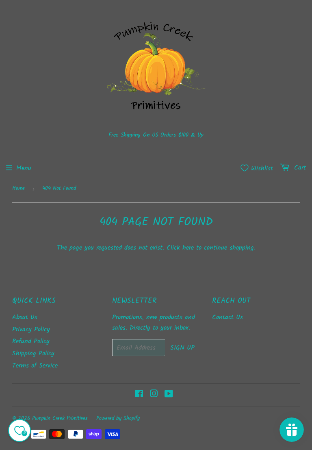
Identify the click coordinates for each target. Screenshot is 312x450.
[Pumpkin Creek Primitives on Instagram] (154, 395)
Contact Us (227, 317)
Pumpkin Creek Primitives (60, 418)
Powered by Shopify (118, 418)
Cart (299, 168)
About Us (24, 317)
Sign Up (182, 348)
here (188, 248)
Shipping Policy (33, 353)
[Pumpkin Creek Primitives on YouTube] (169, 395)
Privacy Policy (31, 329)
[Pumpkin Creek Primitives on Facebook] (139, 395)
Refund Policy (31, 341)
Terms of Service (35, 366)
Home (18, 188)
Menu (23, 168)
